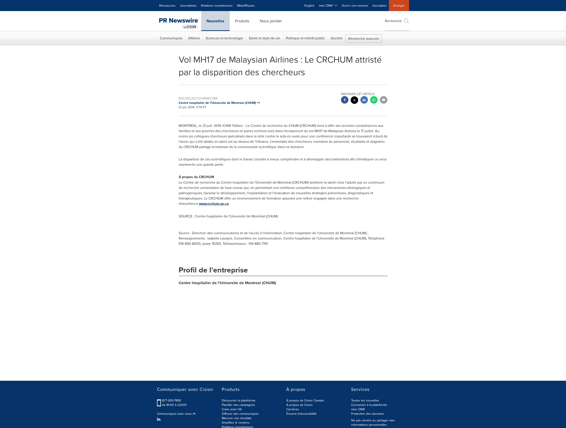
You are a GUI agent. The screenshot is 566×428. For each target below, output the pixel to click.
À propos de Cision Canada (305, 400)
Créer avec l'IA (232, 409)
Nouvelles (215, 21)
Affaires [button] (194, 38)
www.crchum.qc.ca (214, 203)
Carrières (292, 409)
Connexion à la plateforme (369, 405)
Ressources (167, 5)
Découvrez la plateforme (238, 400)
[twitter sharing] (354, 100)
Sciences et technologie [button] (224, 38)
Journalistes (188, 5)
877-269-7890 (171, 400)
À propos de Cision (299, 405)
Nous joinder (271, 21)
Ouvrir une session (355, 5)
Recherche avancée (363, 38)
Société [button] (336, 38)
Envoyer (399, 5)
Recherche (393, 20)
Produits (242, 21)
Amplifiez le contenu (236, 422)
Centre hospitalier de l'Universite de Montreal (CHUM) (227, 283)
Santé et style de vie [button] (264, 38)
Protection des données (367, 413)
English (309, 5)
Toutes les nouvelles (365, 400)
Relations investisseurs (217, 5)
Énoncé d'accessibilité (301, 413)
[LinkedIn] (159, 419)
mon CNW (358, 409)
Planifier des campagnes (238, 405)
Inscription (380, 5)
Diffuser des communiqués (240, 413)
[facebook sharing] (344, 100)
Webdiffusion (246, 5)
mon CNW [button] (326, 5)
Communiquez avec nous (175, 413)
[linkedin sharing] (364, 100)
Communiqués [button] (171, 38)
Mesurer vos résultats (237, 418)
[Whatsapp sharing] (374, 100)
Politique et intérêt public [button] (305, 38)
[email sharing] (383, 100)
